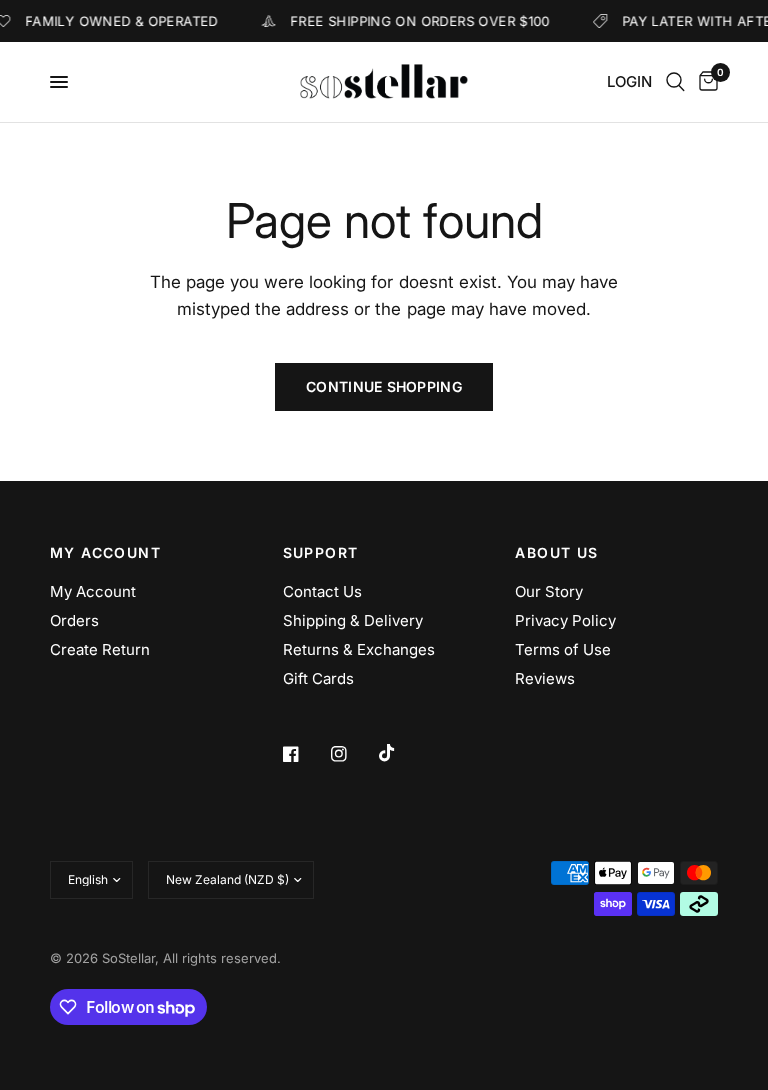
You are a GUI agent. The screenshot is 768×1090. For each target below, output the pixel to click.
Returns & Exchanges (359, 649)
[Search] (675, 82)
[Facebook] (305, 754)
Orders (74, 620)
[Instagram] (353, 754)
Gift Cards (318, 678)
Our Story (549, 591)
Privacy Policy (565, 620)
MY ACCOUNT (105, 553)
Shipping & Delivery (353, 620)
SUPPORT (321, 553)
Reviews (545, 678)
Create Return (100, 649)
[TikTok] (401, 753)
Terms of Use (563, 649)
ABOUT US (556, 553)
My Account (93, 591)
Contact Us (322, 591)
